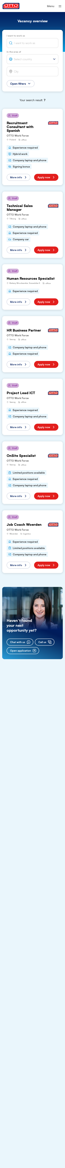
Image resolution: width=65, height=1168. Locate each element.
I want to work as (16, 35)
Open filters (18, 83)
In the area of (14, 51)
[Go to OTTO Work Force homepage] (11, 6)
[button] (18, 177)
